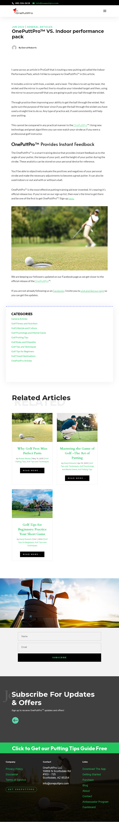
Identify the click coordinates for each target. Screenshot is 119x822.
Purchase (88, 779)
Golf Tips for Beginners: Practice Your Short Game (32, 529)
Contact (87, 796)
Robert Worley (25, 458)
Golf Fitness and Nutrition (24, 323)
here (71, 198)
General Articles (40, 26)
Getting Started (91, 774)
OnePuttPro (80, 125)
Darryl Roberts (70, 463)
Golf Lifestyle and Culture (24, 328)
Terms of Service (16, 779)
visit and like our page (92, 290)
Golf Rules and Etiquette (23, 342)
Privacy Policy (14, 768)
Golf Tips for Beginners (22, 351)
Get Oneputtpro (21, 789)
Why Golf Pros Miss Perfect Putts (32, 450)
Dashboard (89, 807)
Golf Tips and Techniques (23, 346)
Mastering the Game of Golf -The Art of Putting (77, 453)
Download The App (94, 768)
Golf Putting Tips (19, 337)
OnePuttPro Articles (21, 360)
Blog (85, 785)
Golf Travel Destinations (23, 356)
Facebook (58, 290)
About (86, 790)
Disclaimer (12, 774)
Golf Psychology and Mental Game (28, 332)
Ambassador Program (95, 801)
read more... (32, 470)
